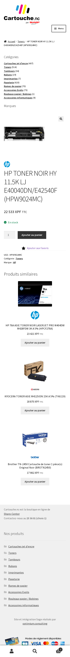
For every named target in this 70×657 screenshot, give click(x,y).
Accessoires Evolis (18, 592)
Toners (21, 41)
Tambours (14, 559)
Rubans (12, 566)
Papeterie (14, 579)
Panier (54, 648)
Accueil (11, 41)
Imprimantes (16, 572)
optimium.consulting (35, 623)
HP (14, 262)
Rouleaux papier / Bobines (23, 598)
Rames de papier (18, 585)
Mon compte (11, 651)
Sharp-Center (12, 513)
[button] (61, 119)
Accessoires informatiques (23, 605)
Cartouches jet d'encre (21, 546)
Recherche (35, 651)
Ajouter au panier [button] (35, 342)
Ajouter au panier (32, 235)
